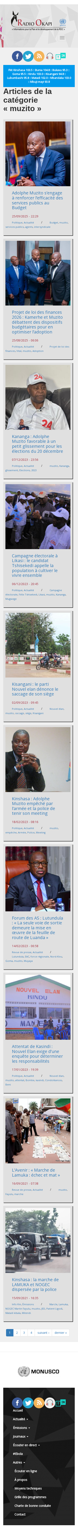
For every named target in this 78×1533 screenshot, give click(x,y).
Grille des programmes (30, 1497)
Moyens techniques (28, 1488)
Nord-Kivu (56, 956)
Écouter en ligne (26, 1471)
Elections (24, 470)
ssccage (19, 713)
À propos (21, 1480)
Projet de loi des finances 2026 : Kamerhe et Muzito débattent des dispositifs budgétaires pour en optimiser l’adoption (37, 322)
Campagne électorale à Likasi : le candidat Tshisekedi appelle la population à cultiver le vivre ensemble (35, 565)
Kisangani (38, 713)
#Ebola (18, 1454)
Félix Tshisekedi (28, 594)
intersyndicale (42, 226)
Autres (18, 1462)
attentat (19, 1080)
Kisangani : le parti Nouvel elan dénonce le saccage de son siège (35, 689)
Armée (22, 832)
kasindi (40, 1080)
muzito (63, 222)
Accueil (18, 1410)
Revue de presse (21, 952)
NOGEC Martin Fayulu (17, 1308)
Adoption (38, 351)
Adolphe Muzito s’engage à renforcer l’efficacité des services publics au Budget (37, 200)
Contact (20, 1514)
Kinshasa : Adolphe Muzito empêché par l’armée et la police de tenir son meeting (33, 806)
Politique (17, 222)
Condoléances (53, 1080)
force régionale (40, 956)
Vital (18, 351)
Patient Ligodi (54, 1308)
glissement (11, 470)
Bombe (30, 1080)
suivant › (43, 1333)
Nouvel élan (57, 708)
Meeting (41, 832)
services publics (14, 226)
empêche (11, 832)
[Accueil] (38, 21)
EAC (27, 956)
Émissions (28, 1304)
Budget (54, 222)
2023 (33, 470)
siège (28, 713)
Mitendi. (26, 1313)
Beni (8, 1084)
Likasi (42, 594)
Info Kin (16, 1304)
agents (29, 226)
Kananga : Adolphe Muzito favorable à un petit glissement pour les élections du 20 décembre (37, 443)
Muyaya (28, 960)
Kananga (64, 465)
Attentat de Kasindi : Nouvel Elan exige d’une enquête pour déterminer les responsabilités (37, 1053)
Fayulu (9, 1194)
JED (43, 1308)
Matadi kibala (13, 1313)
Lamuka (63, 1304)
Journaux (19, 1436)
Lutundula (18, 956)
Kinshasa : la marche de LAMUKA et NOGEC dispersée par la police (35, 1284)
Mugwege (11, 598)
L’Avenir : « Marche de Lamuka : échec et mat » (36, 1172)
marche (18, 1194)
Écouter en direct (25, 1445)
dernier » (61, 1333)
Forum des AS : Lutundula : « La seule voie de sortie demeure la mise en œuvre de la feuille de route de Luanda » (37, 927)
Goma (9, 960)
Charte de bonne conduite (33, 1506)
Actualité (29, 222)
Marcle (53, 1304)
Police (31, 832)
